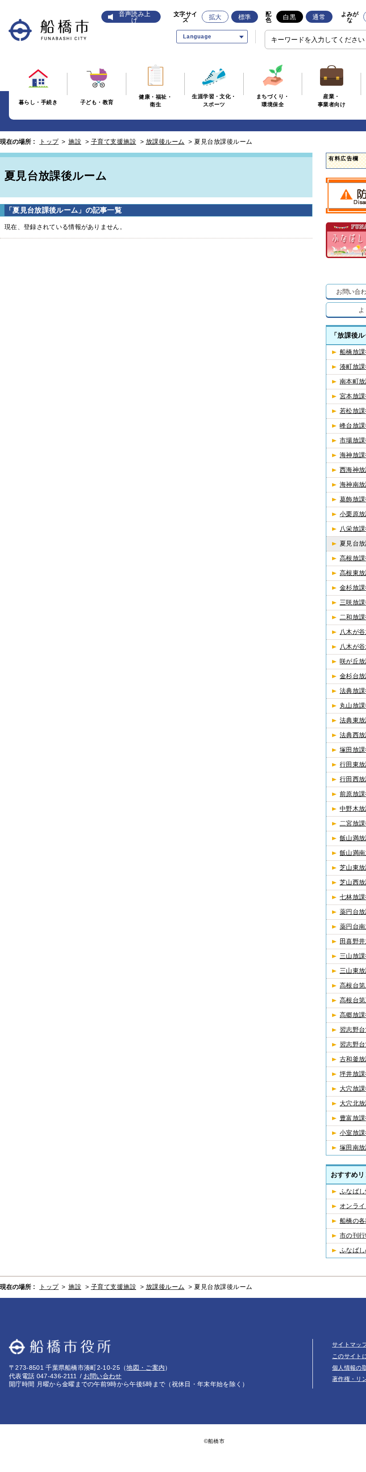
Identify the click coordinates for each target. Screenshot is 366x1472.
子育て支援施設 (114, 141)
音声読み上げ (135, 17)
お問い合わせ (102, 1376)
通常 (318, 17)
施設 (74, 141)
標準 (244, 17)
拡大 (215, 17)
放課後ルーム (165, 141)
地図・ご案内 (145, 1367)
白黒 (289, 17)
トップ (49, 141)
